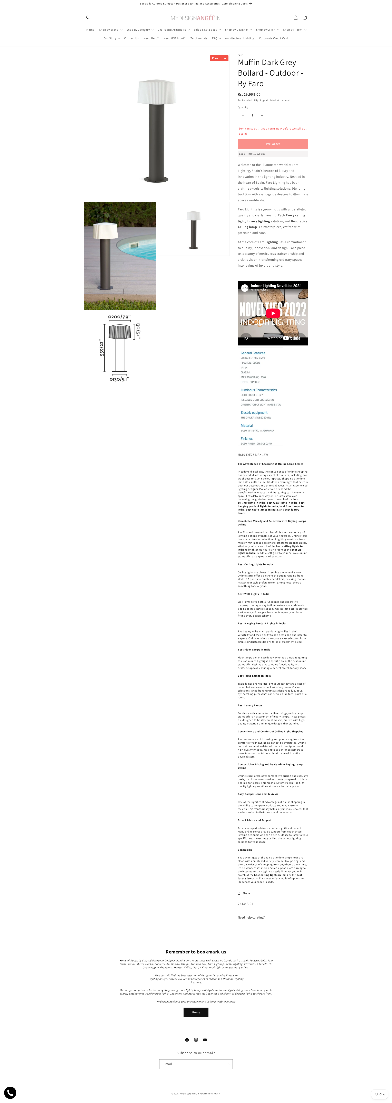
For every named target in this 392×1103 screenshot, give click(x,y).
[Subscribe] (228, 1064)
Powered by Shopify (209, 1093)
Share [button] (246, 893)
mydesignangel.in (189, 1093)
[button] (88, 17)
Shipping (259, 100)
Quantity (243, 107)
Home (196, 1012)
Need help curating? (251, 917)
